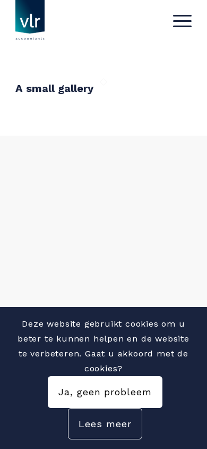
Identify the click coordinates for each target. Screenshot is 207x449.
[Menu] (177, 21)
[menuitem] (177, 21)
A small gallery (54, 88)
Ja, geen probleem (104, 391)
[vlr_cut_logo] (85, 21)
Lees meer (105, 423)
